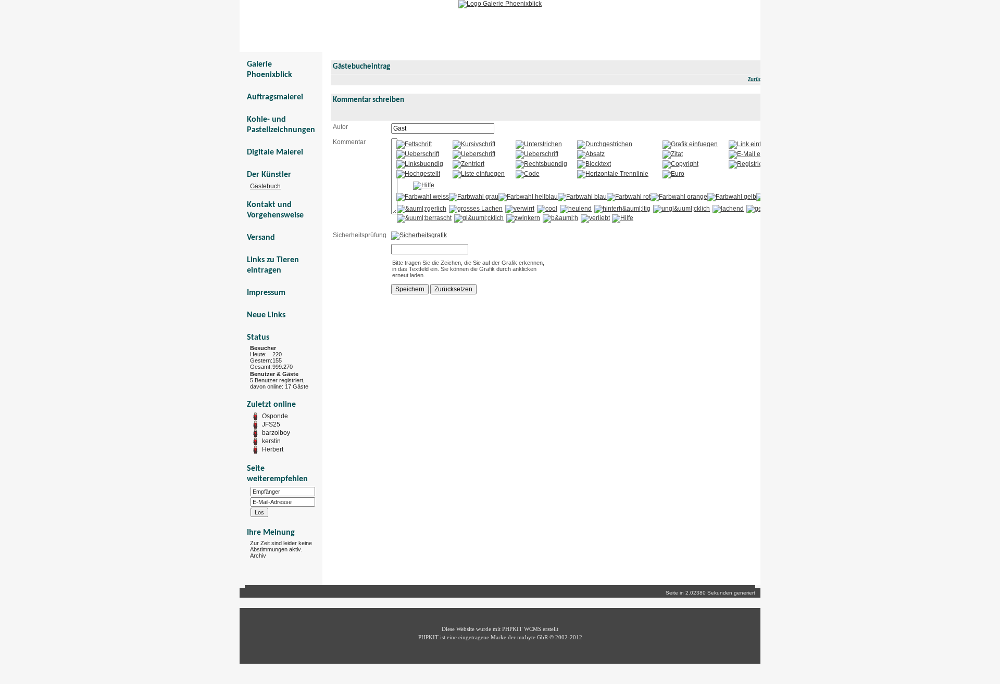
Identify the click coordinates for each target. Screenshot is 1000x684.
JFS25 (271, 424)
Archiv (258, 555)
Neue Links (266, 315)
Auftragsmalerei (275, 97)
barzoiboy (276, 432)
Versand (261, 238)
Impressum (266, 293)
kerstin (271, 441)
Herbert (272, 449)
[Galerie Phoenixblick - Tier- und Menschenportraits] (500, 3)
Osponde (275, 416)
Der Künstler (269, 175)
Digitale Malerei (275, 152)
